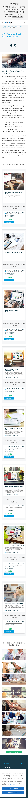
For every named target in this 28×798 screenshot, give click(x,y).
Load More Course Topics (14, 752)
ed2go (4, 26)
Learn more (17, 16)
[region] (13, 783)
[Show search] (22, 22)
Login (25, 22)
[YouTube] (7, 768)
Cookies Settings (13, 792)
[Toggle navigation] (2, 22)
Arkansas (17, 26)
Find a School (11, 26)
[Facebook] (5, 768)
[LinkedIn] (10, 768)
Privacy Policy (13, 784)
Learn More (8, 222)
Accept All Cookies (13, 788)
